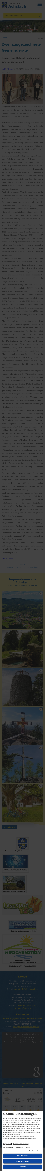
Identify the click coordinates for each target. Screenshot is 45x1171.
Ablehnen (22, 1167)
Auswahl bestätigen (22, 1161)
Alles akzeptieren (22, 1156)
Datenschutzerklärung (21, 1144)
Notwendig (9, 1148)
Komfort (19, 1148)
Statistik (27, 1148)
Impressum (7, 1144)
